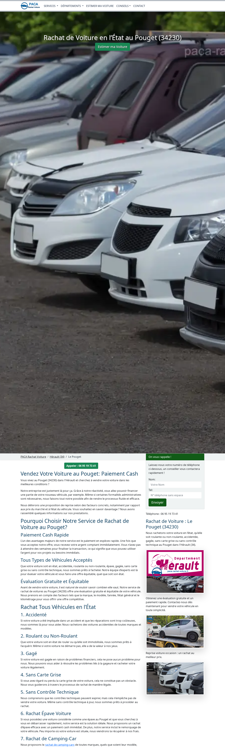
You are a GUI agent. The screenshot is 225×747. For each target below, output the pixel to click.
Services (50, 6)
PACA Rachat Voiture (33, 457)
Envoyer (157, 502)
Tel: (151, 490)
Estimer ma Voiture (112, 46)
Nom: (152, 479)
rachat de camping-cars (59, 745)
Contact (139, 6)
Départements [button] (71, 6)
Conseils (122, 6)
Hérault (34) (57, 457)
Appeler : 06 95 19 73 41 (81, 466)
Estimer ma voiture (100, 6)
